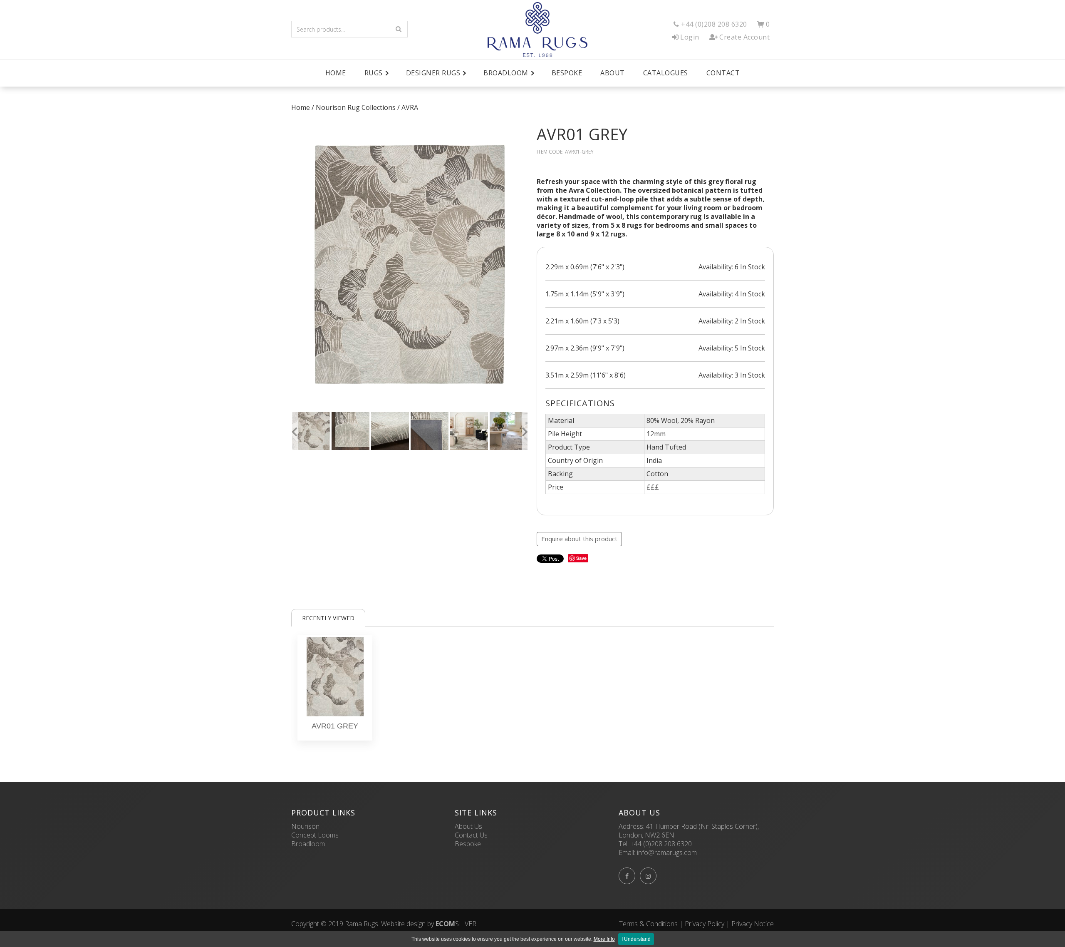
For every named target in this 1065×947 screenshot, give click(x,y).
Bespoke (567, 72)
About (612, 72)
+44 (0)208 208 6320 (661, 843)
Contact (723, 72)
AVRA (409, 107)
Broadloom (308, 843)
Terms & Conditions (648, 923)
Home (335, 72)
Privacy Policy (704, 923)
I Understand (636, 939)
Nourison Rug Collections (356, 107)
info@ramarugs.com (667, 852)
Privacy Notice (752, 923)
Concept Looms (315, 835)
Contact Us (471, 835)
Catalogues (665, 72)
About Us (468, 826)
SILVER (456, 923)
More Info (604, 939)
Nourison (305, 826)
